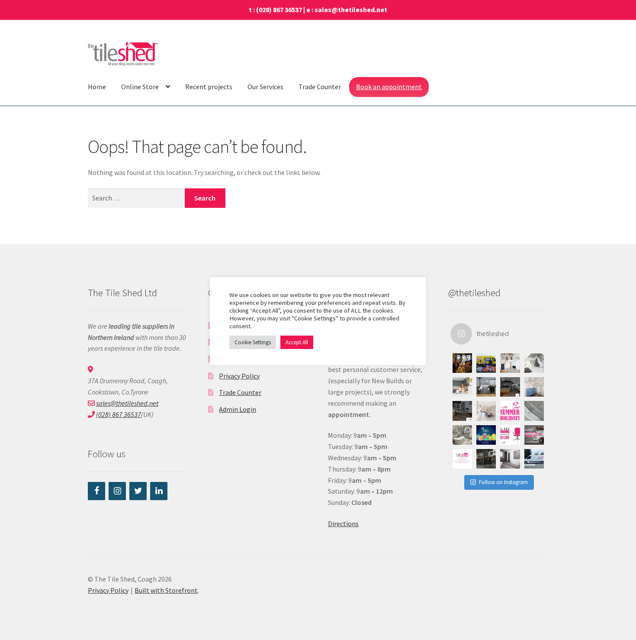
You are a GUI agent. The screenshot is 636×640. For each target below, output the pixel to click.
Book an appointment (389, 86)
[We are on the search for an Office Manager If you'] (510, 435)
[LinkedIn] (158, 491)
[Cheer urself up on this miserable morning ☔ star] (510, 459)
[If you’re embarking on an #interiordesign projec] (462, 410)
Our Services (265, 86)
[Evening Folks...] (534, 435)
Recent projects (208, 86)
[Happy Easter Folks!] (486, 435)
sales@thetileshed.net (351, 9)
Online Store (140, 86)
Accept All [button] (297, 342)
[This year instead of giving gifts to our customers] (486, 363)
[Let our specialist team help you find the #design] (510, 387)
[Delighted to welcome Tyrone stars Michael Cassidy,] (486, 387)
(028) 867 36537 (279, 9)
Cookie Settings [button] (252, 342)
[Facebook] (96, 491)
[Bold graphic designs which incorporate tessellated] (534, 387)
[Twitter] (138, 491)
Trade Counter (320, 86)
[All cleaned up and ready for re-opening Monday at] (534, 459)
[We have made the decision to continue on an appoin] (534, 410)
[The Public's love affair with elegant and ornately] (510, 363)
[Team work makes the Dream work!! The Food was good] (462, 363)
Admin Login (237, 409)
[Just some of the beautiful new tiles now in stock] (486, 459)
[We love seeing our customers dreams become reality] (462, 435)
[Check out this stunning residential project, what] (486, 410)
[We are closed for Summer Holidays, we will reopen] (510, 410)
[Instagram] (117, 491)
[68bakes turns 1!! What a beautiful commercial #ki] (462, 387)
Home (97, 86)
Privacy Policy (239, 376)
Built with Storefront (166, 590)
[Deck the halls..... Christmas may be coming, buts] (534, 363)
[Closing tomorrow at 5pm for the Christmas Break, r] (462, 459)
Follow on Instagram (503, 482)
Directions (343, 523)
